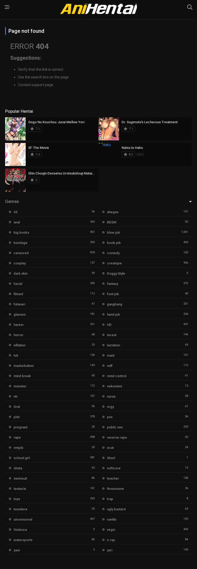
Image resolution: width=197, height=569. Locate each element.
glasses (20, 314)
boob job (114, 243)
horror (18, 335)
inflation (19, 345)
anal (17, 222)
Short (111, 458)
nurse (111, 396)
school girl (22, 458)
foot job (113, 294)
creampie (114, 263)
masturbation (24, 366)
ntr (16, 396)
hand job (113, 314)
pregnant (20, 427)
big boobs (21, 232)
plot (16, 417)
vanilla (111, 519)
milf (110, 366)
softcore (114, 468)
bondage (20, 243)
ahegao (113, 212)
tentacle (20, 489)
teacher (113, 478)
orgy (110, 407)
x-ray (111, 540)
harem (18, 325)
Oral (17, 407)
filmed (18, 294)
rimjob (18, 448)
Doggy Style (116, 273)
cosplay (20, 263)
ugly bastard (116, 509)
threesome (115, 489)
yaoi (17, 550)
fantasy (112, 284)
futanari (19, 304)
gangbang (114, 304)
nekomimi (114, 386)
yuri (109, 550)
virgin (111, 530)
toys (17, 499)
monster (20, 386)
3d (15, 212)
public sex (115, 427)
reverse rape (117, 437)
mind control (116, 376)
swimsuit (20, 478)
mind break (22, 376)
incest (111, 335)
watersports (23, 540)
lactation (113, 345)
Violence (20, 530)
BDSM (111, 222)
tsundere (20, 509)
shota (18, 468)
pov (110, 417)
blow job (113, 232)
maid (110, 355)
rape (17, 437)
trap (110, 499)
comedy (113, 253)
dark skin (20, 273)
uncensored (23, 519)
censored (21, 253)
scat (110, 448)
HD (109, 325)
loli (16, 355)
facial (18, 284)
